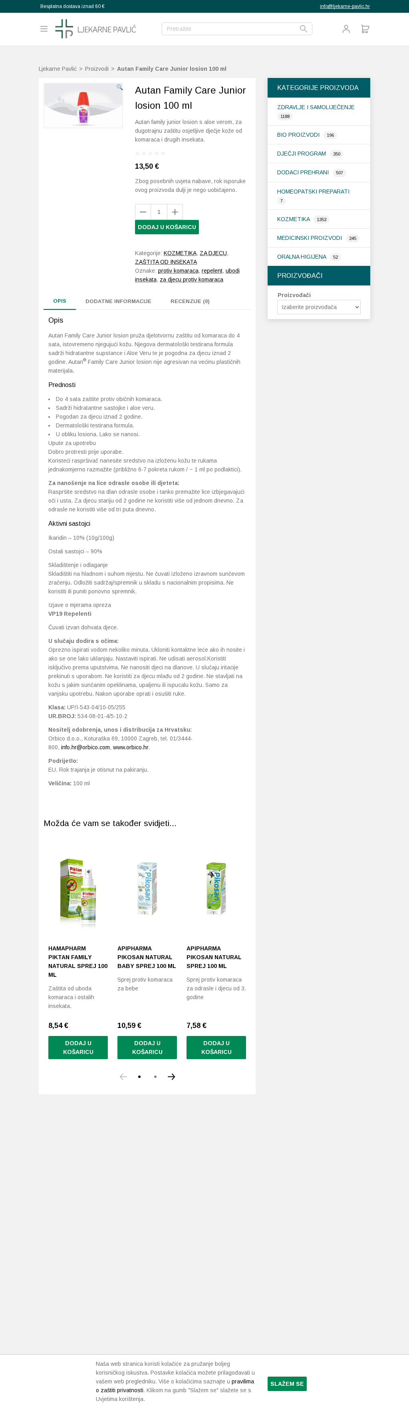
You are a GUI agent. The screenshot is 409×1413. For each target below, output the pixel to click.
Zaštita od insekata (166, 262)
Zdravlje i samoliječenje (316, 107)
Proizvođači (294, 295)
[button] (119, 87)
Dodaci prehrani (303, 172)
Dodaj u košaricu (167, 227)
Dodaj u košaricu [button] (78, 1047)
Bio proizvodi (299, 135)
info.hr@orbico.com (85, 747)
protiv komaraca (178, 270)
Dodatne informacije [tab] (118, 301)
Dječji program (302, 153)
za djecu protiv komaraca (191, 279)
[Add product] (143, 212)
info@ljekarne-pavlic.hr (345, 6)
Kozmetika (294, 219)
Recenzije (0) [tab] (190, 301)
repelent (212, 270)
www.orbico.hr (131, 747)
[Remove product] (175, 212)
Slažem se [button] (287, 1384)
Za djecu (213, 253)
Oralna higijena (302, 256)
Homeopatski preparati (313, 191)
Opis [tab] (59, 301)
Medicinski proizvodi (310, 238)
